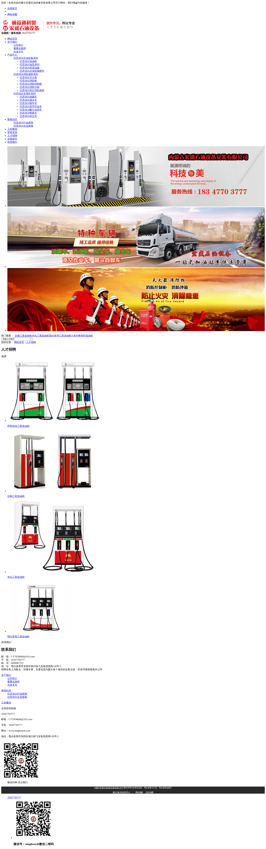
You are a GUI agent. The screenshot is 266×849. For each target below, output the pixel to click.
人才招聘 (12, 135)
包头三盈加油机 (40, 335)
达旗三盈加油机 (23, 335)
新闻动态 (12, 119)
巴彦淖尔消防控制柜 (31, 84)
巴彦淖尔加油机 (28, 61)
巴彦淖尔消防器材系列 (26, 74)
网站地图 (12, 14)
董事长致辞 (20, 48)
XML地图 (149, 792)
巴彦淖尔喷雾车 (28, 113)
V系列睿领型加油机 (82, 335)
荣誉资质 (12, 132)
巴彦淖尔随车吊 (28, 103)
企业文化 (18, 51)
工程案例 (12, 129)
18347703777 (14, 797)
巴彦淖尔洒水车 (28, 100)
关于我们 (12, 42)
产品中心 (12, 55)
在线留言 (12, 8)
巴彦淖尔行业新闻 (23, 122)
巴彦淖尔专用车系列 (25, 93)
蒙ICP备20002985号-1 (121, 792)
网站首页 (12, 38)
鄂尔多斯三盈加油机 (60, 335)
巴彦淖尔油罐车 (28, 96)
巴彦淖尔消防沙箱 (29, 87)
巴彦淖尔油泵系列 (29, 64)
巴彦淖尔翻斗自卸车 (31, 109)
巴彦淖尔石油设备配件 (32, 71)
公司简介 (18, 45)
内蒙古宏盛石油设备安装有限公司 (108, 788)
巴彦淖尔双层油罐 (29, 67)
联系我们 (12, 142)
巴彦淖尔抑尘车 (28, 116)
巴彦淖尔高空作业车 (31, 106)
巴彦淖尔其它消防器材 (32, 90)
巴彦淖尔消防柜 (28, 80)
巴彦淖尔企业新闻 (23, 126)
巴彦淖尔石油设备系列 (26, 58)
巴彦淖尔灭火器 (28, 77)
